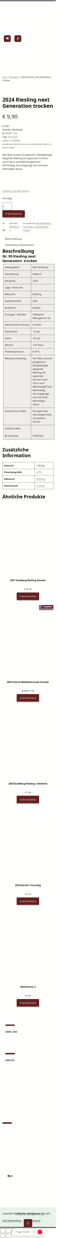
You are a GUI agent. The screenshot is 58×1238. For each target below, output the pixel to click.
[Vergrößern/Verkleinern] (2, 1231)
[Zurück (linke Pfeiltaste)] (2, 1235)
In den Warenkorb (14, 213)
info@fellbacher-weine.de (15, 1146)
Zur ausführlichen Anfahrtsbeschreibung (23, 1152)
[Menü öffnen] (28, 1223)
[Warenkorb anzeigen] (7, 38)
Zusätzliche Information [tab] (19, 245)
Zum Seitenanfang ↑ (12, 1220)
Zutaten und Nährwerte (15, 191)
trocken (40, 485)
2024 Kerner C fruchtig (28, 885)
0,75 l (39, 472)
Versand (12, 136)
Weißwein (14, 77)
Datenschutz (34, 1220)
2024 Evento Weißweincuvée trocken (28, 682)
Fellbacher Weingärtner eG (29, 1213)
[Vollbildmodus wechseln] (8, 1231)
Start (4, 77)
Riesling (40, 479)
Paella (26, 230)
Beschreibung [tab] (13, 238)
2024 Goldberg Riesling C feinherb (27, 783)
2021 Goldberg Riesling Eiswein (28, 580)
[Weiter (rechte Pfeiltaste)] (8, 1235)
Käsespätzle (41, 226)
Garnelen (28, 226)
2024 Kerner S (28, 986)
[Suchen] (17, 38)
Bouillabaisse (43, 223)
